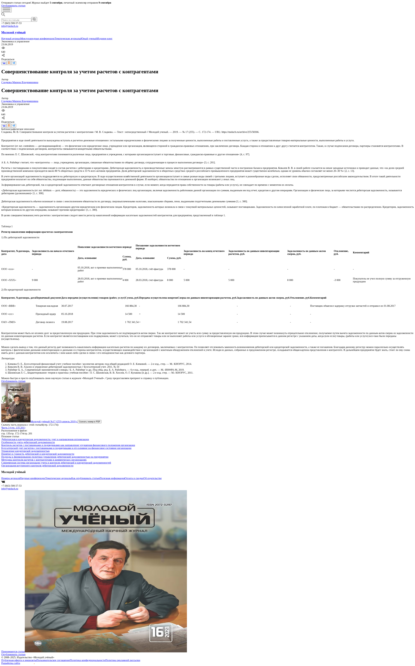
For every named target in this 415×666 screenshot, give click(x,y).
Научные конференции (32, 478)
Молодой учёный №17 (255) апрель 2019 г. (54, 421)
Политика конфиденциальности (87, 660)
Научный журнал (10, 38)
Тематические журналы (68, 38)
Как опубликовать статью (85, 478)
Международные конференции (37, 38)
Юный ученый (89, 38)
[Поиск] (34, 19)
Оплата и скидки (134, 478)
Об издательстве (152, 478)
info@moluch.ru (9, 26)
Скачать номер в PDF (89, 421)
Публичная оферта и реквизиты (18, 660)
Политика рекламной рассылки (122, 660)
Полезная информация (112, 478)
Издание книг (105, 38)
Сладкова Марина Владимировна (19, 82)
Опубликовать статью (13, 5)
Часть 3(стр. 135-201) (13, 427)
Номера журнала (10, 478)
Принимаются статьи (13, 651)
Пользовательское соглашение (53, 660)
